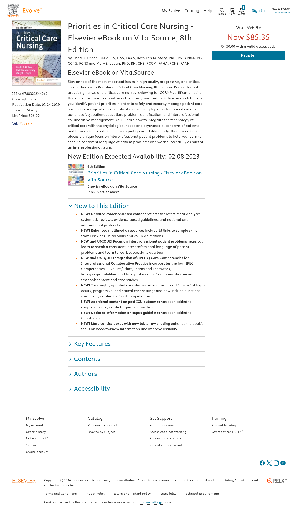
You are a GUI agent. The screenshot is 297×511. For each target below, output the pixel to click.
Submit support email (166, 445)
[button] (99, 206)
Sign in (31, 445)
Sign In (258, 10)
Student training (224, 425)
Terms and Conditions (60, 494)
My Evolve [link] (171, 10)
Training (219, 418)
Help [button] (208, 10)
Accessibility (167, 494)
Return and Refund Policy (132, 494)
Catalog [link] (191, 10)
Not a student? (37, 438)
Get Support (161, 418)
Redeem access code (103, 425)
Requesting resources (166, 438)
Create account (37, 452)
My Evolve (35, 418)
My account (34, 425)
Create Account (281, 12)
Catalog (95, 418)
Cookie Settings (151, 502)
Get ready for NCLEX (227, 432)
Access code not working (168, 432)
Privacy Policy (95, 494)
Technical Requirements (202, 494)
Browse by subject (101, 432)
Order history (36, 432)
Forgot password (162, 425)
